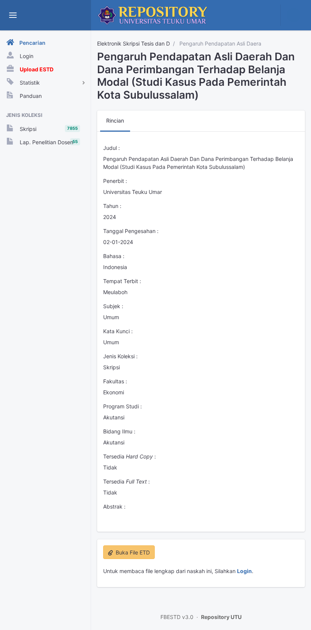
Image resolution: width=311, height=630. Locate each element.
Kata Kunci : (118, 331)
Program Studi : (122, 406)
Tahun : (112, 206)
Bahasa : (113, 256)
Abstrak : (114, 506)
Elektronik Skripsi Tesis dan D (133, 43)
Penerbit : (115, 181)
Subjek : (113, 306)
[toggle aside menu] (13, 15)
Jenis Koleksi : (120, 356)
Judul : (111, 148)
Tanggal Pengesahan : (131, 231)
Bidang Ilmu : (119, 431)
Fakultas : (115, 381)
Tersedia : (129, 456)
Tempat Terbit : (122, 281)
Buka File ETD (132, 552)
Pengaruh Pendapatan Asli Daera (219, 43)
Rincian (115, 120)
